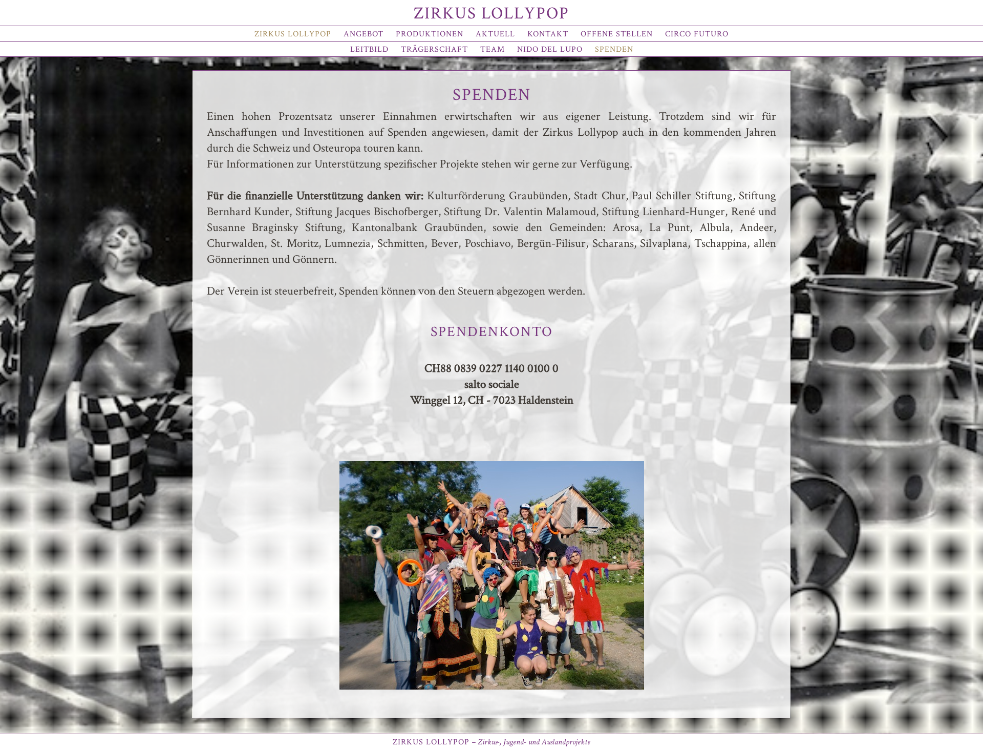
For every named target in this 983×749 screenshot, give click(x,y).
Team (492, 49)
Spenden (614, 49)
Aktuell (495, 34)
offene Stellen (617, 34)
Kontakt (547, 34)
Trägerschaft (434, 49)
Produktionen (429, 34)
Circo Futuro (697, 34)
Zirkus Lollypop (491, 14)
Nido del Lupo (550, 49)
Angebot (363, 34)
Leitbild (369, 49)
